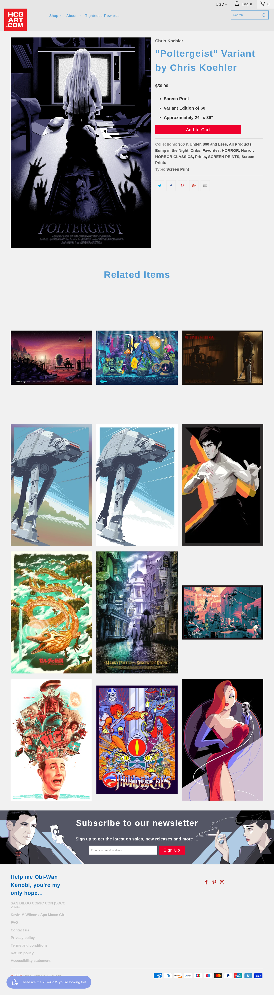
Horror (247, 150)
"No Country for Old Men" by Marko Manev (222, 358)
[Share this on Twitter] (159, 185)
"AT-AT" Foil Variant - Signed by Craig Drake (51, 485)
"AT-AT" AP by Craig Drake (137, 485)
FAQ (14, 923)
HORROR (230, 150)
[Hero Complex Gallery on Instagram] (222, 882)
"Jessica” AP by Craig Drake (222, 740)
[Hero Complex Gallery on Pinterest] (214, 882)
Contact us (20, 930)
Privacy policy (23, 938)
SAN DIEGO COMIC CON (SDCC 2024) (38, 905)
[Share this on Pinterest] (182, 185)
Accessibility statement (31, 961)
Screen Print (177, 169)
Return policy (22, 953)
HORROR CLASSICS (174, 157)
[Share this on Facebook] (171, 185)
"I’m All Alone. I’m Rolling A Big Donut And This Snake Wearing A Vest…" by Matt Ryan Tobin (51, 740)
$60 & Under (189, 144)
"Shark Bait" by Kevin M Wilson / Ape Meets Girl (137, 358)
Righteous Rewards (102, 16)
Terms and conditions (29, 945)
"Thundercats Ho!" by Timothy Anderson (137, 740)
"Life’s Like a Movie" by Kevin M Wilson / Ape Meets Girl (222, 612)
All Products (240, 144)
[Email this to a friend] (205, 185)
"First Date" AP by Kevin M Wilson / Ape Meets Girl (51, 358)
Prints (200, 157)
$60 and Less (215, 144)
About (72, 16)
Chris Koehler (169, 41)
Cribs (195, 150)
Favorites (211, 150)
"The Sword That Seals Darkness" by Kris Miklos (51, 612)
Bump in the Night (171, 150)
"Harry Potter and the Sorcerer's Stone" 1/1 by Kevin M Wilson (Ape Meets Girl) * (137, 612)
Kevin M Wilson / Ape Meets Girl (38, 915)
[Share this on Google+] (193, 185)
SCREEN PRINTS (223, 157)
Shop (54, 16)
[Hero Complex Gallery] (24, 20)
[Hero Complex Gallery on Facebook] (206, 882)
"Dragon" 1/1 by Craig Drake (222, 485)
